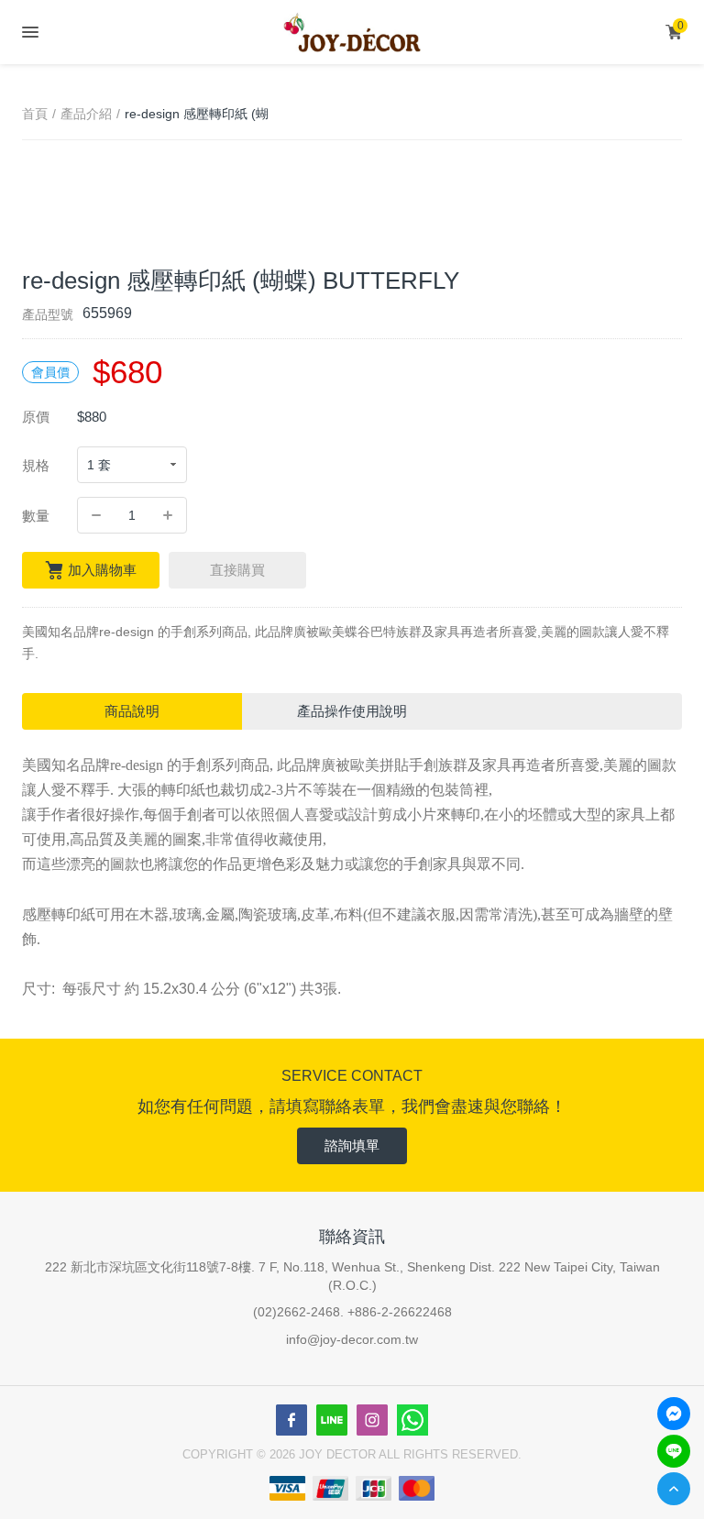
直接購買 (237, 570)
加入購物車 (102, 570)
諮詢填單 (352, 1145)
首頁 (35, 113)
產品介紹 (86, 113)
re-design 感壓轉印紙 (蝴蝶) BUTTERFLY (197, 115)
